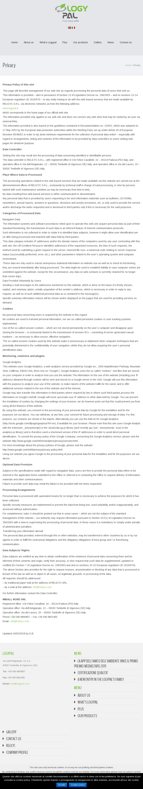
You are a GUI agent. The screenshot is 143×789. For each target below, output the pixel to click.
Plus (64, 42)
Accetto (61, 785)
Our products (80, 42)
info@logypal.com (19, 683)
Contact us (126, 42)
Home (14, 42)
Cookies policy (78, 785)
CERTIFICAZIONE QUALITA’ (93, 673)
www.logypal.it (10, 108)
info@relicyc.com (42, 587)
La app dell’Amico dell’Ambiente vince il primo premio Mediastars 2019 (106, 663)
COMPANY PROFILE (17, 752)
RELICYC (10, 745)
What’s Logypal (48, 42)
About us (29, 42)
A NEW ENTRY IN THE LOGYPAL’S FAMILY (101, 679)
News (111, 42)
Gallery (98, 42)
